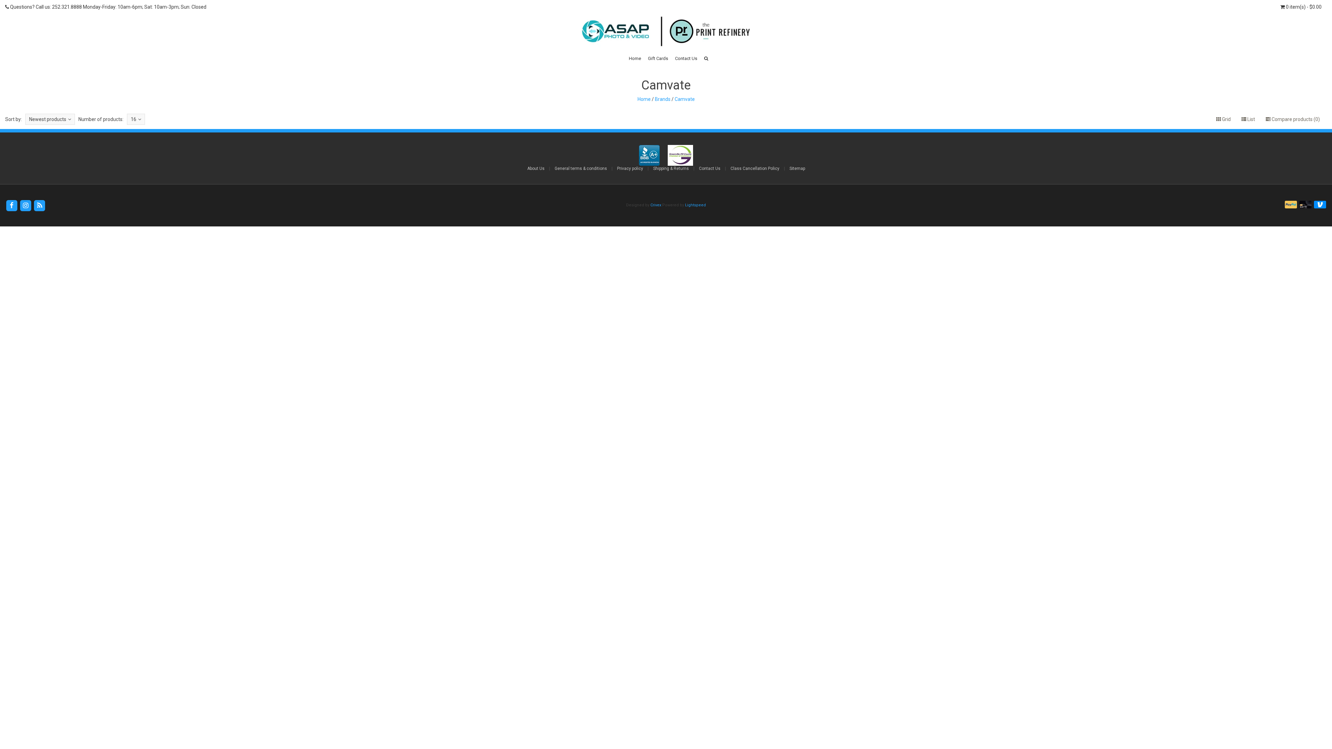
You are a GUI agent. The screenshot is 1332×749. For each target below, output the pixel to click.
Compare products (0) (1295, 119)
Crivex (655, 205)
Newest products (47, 119)
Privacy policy (630, 168)
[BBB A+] (649, 155)
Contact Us (686, 58)
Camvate (685, 99)
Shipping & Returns (671, 168)
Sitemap (797, 168)
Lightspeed (695, 205)
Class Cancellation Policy (755, 168)
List (1250, 119)
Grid (1226, 119)
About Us (536, 168)
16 (133, 119)
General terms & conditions (581, 168)
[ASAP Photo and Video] (666, 31)
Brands (663, 99)
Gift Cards (658, 58)
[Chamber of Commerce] (680, 155)
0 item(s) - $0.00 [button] (1303, 7)
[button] (706, 58)
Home (635, 58)
